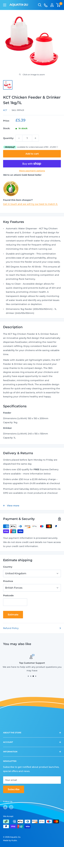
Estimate (13, 614)
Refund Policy (11, 628)
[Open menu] (4, 5)
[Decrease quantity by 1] (19, 138)
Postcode (8, 595)
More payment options (32, 170)
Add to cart (32, 153)
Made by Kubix (10, 840)
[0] (58, 5)
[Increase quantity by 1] (35, 138)
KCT (5, 110)
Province (8, 581)
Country (7, 566)
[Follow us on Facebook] (5, 807)
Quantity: (8, 138)
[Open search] (39, 5)
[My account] (52, 5)
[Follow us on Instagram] (11, 807)
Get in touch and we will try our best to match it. (30, 204)
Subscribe (13, 789)
